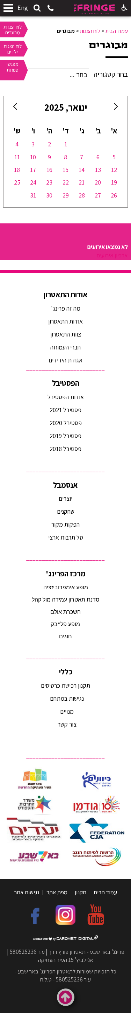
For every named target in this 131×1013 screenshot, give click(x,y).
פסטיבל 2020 (66, 423)
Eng (22, 8)
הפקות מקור (65, 524)
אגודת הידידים (65, 360)
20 (98, 182)
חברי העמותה (65, 347)
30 (49, 195)
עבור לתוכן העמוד (66, 7)
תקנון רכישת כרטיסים (65, 685)
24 (33, 182)
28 (82, 195)
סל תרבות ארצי (65, 537)
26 (114, 195)
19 (114, 182)
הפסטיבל (65, 383)
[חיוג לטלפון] (50, 9)
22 (66, 182)
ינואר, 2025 (65, 107)
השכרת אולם (65, 612)
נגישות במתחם (65, 698)
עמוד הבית (116, 31)
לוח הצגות (90, 31)
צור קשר (66, 724)
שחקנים (65, 511)
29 (66, 195)
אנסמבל (65, 485)
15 (65, 170)
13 (98, 170)
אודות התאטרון (66, 294)
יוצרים (65, 498)
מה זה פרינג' (65, 308)
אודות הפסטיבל (66, 397)
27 (98, 195)
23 (49, 182)
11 (17, 157)
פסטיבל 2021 (65, 410)
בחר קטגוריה (111, 74)
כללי (65, 672)
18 (17, 170)
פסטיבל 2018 (65, 449)
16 (49, 170)
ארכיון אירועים (112, 255)
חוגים (65, 636)
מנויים (66, 711)
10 (33, 157)
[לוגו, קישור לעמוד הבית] (94, 9)
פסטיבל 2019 (65, 436)
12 (114, 170)
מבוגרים (108, 45)
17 (33, 170)
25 (17, 182)
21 (82, 182)
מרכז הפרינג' (66, 573)
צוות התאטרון (65, 334)
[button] (37, 8)
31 (33, 195)
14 (82, 170)
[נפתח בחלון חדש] (96, 779)
